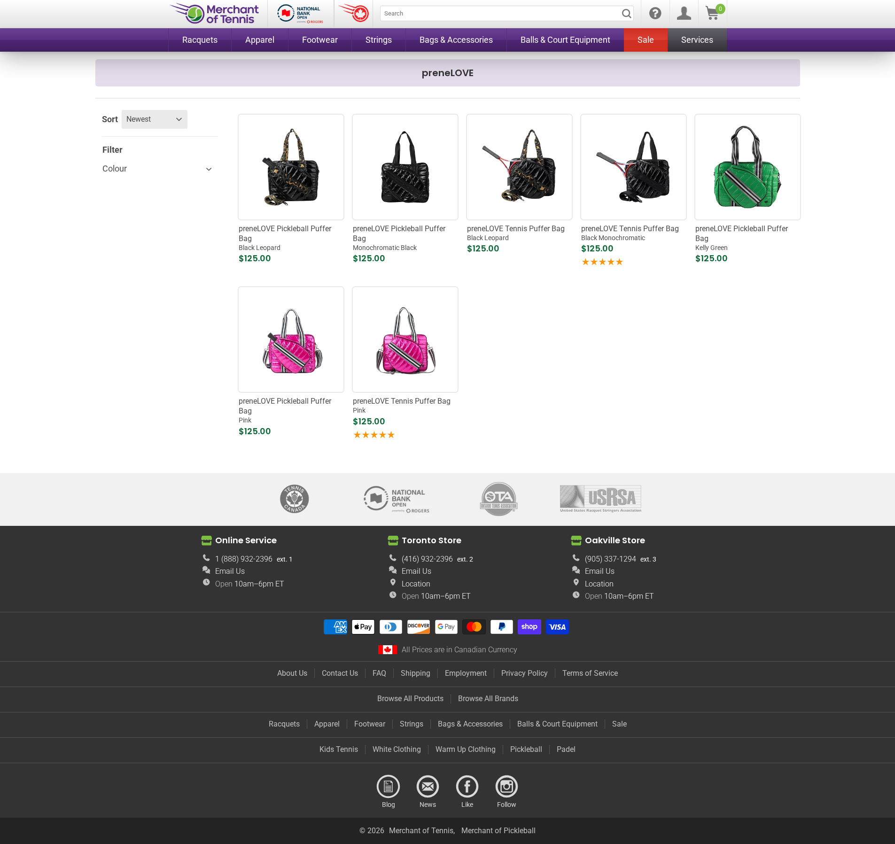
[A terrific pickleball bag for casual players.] (747, 167)
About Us (292, 673)
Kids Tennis (338, 749)
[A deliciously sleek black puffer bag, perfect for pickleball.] (405, 167)
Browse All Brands (488, 698)
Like (467, 787)
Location (416, 583)
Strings (411, 723)
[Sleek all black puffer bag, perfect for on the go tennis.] (633, 167)
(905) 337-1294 (610, 559)
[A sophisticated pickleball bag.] (291, 340)
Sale (619, 723)
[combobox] (507, 13)
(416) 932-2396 (427, 559)
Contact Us (340, 673)
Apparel (327, 723)
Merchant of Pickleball (498, 830)
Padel (566, 749)
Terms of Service (590, 673)
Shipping (415, 673)
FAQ (379, 673)
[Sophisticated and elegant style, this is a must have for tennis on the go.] (519, 167)
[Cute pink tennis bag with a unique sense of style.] (405, 340)
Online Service (246, 540)
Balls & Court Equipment (557, 723)
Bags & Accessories (470, 723)
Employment (466, 673)
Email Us (230, 571)
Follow (507, 787)
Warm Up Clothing (466, 749)
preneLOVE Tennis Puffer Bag (516, 233)
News (428, 787)
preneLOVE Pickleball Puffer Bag (285, 237)
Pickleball (526, 749)
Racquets (284, 723)
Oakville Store (615, 540)
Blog (388, 787)
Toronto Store (431, 540)
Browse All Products (410, 698)
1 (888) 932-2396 (243, 559)
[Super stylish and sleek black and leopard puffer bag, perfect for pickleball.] (291, 167)
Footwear (369, 723)
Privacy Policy (524, 673)
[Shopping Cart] (712, 17)
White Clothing (397, 749)
